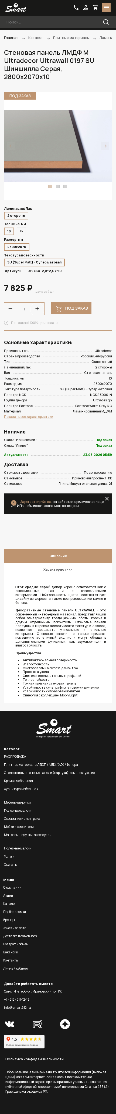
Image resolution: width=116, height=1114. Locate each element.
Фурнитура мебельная (21, 789)
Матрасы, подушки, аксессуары (28, 834)
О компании (12, 887)
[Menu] (106, 7)
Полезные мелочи (18, 810)
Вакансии (10, 952)
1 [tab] (50, 186)
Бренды (9, 919)
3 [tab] (65, 186)
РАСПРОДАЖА (15, 756)
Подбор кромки (14, 911)
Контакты (10, 960)
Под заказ (76, 308)
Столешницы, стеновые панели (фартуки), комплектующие (49, 772)
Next (105, 146)
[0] (95, 7)
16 (21, 231)
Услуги (9, 856)
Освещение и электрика (22, 818)
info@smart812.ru (17, 1007)
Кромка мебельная (18, 780)
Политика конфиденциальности (34, 1059)
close (107, 498)
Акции (8, 895)
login (85, 7)
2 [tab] (58, 186)
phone (76, 7)
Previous (11, 146)
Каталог (9, 903)
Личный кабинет (16, 968)
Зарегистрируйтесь (36, 501)
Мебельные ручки (17, 802)
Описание (58, 556)
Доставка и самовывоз (20, 936)
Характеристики (58, 569)
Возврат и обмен (15, 944)
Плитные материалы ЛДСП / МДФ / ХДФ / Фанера (41, 764)
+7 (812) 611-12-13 (16, 999)
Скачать (10, 864)
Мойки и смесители (19, 826)
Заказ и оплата (14, 928)
